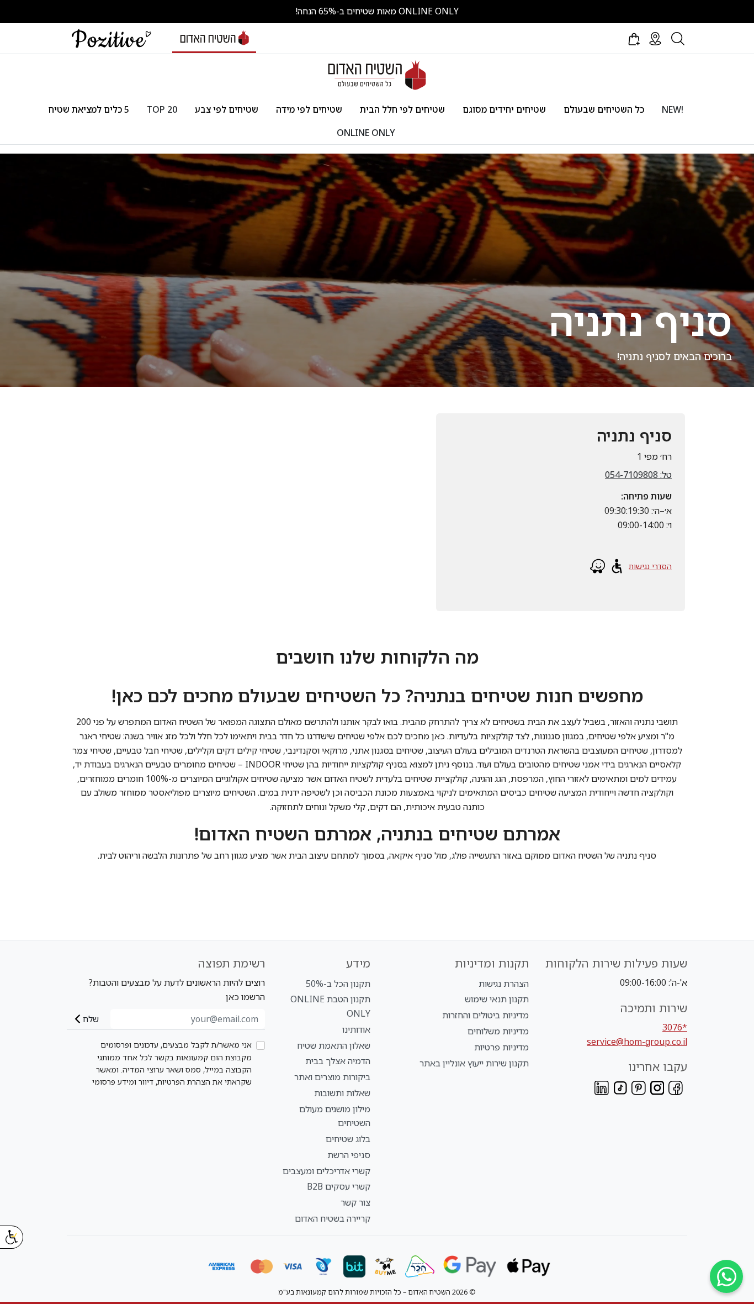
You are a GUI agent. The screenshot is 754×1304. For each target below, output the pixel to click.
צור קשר (355, 1202)
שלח (91, 1019)
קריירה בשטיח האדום (332, 1218)
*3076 (674, 1027)
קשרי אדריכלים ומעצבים (326, 1171)
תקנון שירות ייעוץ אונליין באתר (474, 1063)
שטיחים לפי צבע (226, 109)
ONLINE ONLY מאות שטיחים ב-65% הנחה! (377, 11)
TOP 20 (162, 109)
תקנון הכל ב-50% (338, 983)
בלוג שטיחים (348, 1139)
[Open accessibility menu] (11, 1237)
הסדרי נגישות (650, 566)
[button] (633, 38)
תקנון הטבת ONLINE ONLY (330, 1006)
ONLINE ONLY (366, 133)
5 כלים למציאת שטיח (89, 109)
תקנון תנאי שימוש (497, 999)
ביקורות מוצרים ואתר (332, 1077)
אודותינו (356, 1029)
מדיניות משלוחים (498, 1031)
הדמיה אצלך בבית (337, 1061)
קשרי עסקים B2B (338, 1186)
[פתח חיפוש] (678, 38)
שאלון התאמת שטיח (333, 1045)
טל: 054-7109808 (638, 475)
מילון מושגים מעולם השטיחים (334, 1116)
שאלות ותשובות (342, 1093)
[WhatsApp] (726, 1276)
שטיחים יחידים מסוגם (504, 109)
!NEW (672, 109)
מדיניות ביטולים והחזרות (485, 1015)
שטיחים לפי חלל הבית (402, 109)
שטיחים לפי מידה (309, 109)
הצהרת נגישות (504, 983)
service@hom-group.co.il (637, 1041)
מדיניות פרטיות (501, 1047)
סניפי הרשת (348, 1155)
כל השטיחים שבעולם (604, 109)
